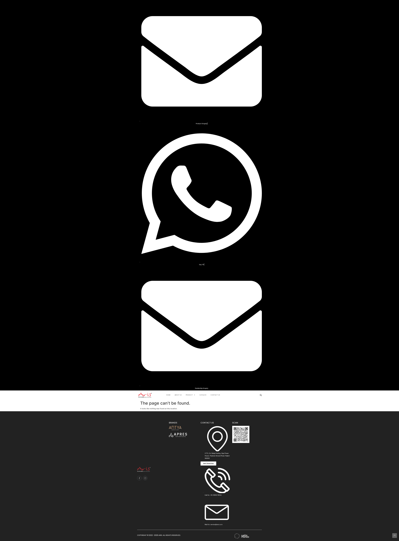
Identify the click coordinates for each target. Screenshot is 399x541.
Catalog (202, 395)
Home (168, 395)
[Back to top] (394, 535)
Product (189, 395)
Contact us (215, 395)
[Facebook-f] (139, 478)
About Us (178, 395)
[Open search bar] (261, 395)
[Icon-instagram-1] (145, 478)
